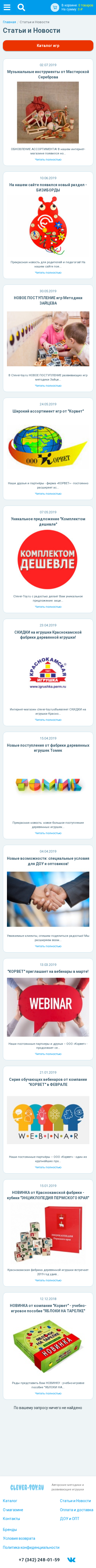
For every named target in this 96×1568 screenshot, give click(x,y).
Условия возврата (19, 1538)
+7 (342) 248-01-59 (39, 1559)
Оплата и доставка (76, 1510)
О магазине (13, 1510)
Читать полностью (48, 159)
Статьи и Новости (75, 1501)
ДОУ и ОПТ (69, 1519)
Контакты (11, 1519)
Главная (9, 22)
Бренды (10, 1529)
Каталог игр (48, 45)
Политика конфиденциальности (31, 1547)
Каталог (10, 1501)
